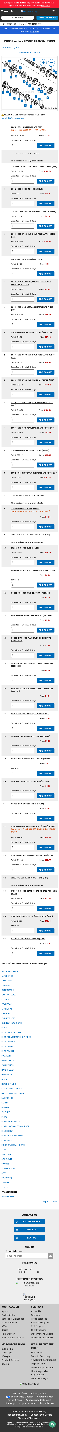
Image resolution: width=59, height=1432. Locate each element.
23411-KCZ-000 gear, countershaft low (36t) (34, 166)
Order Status (8, 1315)
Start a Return (9, 1322)
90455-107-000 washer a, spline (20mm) (30, 759)
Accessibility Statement (38, 1400)
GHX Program (38, 1330)
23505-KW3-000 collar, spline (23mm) (30, 450)
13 (24, 81)
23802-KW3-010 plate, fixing (25, 508)
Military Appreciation (42, 1367)
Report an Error (50, 1201)
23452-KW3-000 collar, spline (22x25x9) (31, 332)
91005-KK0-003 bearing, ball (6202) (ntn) (32, 855)
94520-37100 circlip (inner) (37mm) (28, 939)
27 (39, 99)
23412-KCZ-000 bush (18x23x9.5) (27, 189)
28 (9, 61)
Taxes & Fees (15, 1400)
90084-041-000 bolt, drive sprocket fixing (33, 570)
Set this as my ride (10, 47)
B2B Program (38, 1326)
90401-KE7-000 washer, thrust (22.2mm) (31, 615)
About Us (36, 1311)
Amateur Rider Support (43, 1360)
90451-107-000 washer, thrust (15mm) (30, 714)
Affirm (5, 1326)
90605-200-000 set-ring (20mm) (27, 804)
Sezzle (5, 1330)
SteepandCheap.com (29, 1418)
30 (27, 83)
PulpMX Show (38, 1363)
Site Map (10, 1403)
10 (38, 89)
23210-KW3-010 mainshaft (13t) (26, 127)
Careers (35, 1315)
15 (30, 106)
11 (47, 97)
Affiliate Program (40, 1322)
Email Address (14, 1251)
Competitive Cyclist (41, 1414)
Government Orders (42, 1333)
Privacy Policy (38, 1393)
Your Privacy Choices (22, 1396)
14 (25, 105)
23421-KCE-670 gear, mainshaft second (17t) (33, 211)
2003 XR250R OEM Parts (13, 24)
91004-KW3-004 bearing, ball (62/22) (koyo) (33, 826)
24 (41, 91)
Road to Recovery (40, 1356)
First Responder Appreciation (39, 1373)
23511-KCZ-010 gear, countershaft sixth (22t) (34, 473)
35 (4, 70)
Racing (5, 1364)
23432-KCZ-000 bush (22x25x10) (27, 259)
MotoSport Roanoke (42, 1337)
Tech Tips (7, 1352)
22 (20, 67)
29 (7, 92)
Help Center (8, 1333)
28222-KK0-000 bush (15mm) (25, 548)
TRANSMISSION (35, 24)
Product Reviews (10, 1360)
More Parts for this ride (29, 52)
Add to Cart (46, 145)
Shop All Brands (26, 1403)
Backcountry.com (17, 1414)
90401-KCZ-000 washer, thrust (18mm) (30, 593)
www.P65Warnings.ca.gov (14, 118)
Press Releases (39, 1318)
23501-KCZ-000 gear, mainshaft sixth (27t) (32, 428)
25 (45, 94)
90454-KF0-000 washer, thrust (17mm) (30, 736)
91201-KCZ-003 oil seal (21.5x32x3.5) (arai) (32, 916)
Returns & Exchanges (13, 1318)
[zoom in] (43, 62)
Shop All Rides (46, 1403)
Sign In (5, 1311)
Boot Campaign (39, 1378)
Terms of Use (20, 1393)
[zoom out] (51, 62)
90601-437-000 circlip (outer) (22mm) (30, 781)
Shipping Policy (45, 1396)
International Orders (13, 1337)
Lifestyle (6, 1356)
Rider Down (37, 1352)
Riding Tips (7, 1349)
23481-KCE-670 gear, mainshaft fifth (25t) (32, 380)
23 (56, 72)
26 (29, 85)
